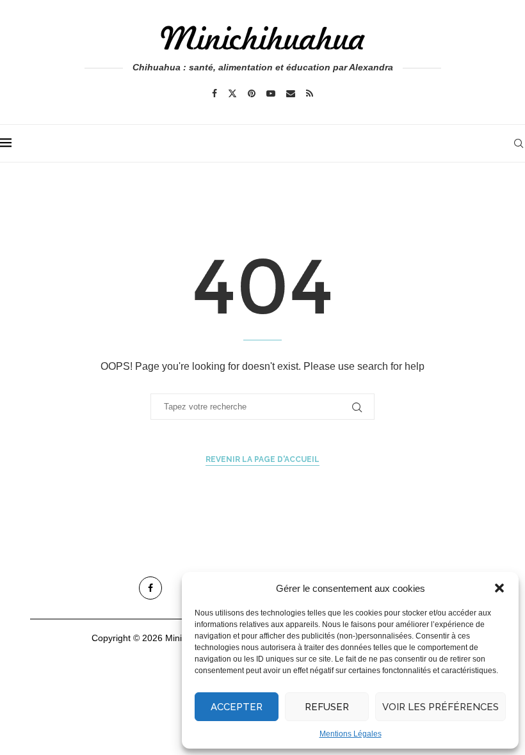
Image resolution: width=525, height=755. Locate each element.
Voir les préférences (440, 707)
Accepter (236, 707)
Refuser (327, 707)
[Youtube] (270, 93)
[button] (499, 588)
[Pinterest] (251, 93)
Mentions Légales (350, 733)
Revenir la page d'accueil (262, 459)
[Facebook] (214, 93)
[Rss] (309, 93)
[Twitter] (232, 93)
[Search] (518, 143)
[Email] (290, 93)
